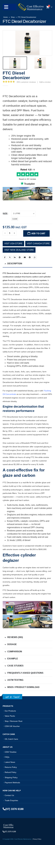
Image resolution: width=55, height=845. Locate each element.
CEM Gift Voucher (12, 726)
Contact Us (9, 795)
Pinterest (20, 257)
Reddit (30, 257)
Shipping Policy (11, 777)
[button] (9, 7)
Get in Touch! (12, 697)
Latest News (10, 762)
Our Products (10, 711)
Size (5, 213)
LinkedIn (15, 257)
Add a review (45, 82)
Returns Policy (11, 767)
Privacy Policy (37, 839)
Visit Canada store (38, 243)
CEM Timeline (10, 752)
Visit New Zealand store (19, 250)
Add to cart (38, 233)
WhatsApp (35, 257)
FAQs (7, 757)
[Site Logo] (30, 7)
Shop (13, 17)
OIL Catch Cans (11, 739)
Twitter (10, 257)
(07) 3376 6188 (14, 808)
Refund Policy (10, 772)
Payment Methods (12, 782)
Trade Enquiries (11, 800)
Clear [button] (14, 219)
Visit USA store (13, 243)
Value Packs (10, 716)
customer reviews (26, 82)
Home (5, 17)
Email (25, 257)
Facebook (5, 257)
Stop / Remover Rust (13, 721)
